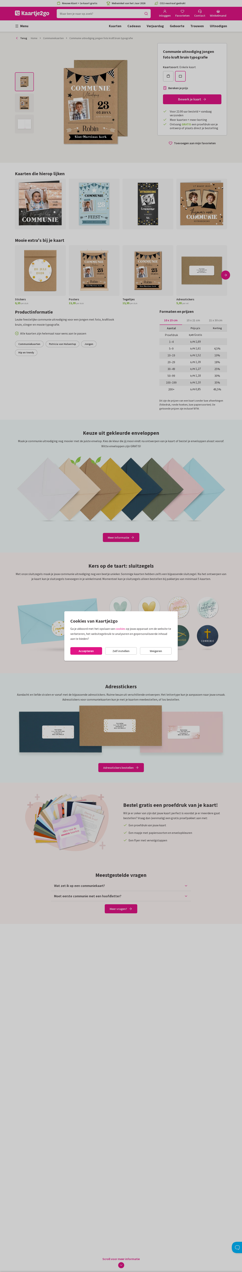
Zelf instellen (121, 651)
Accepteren (86, 651)
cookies (120, 629)
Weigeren (156, 651)
